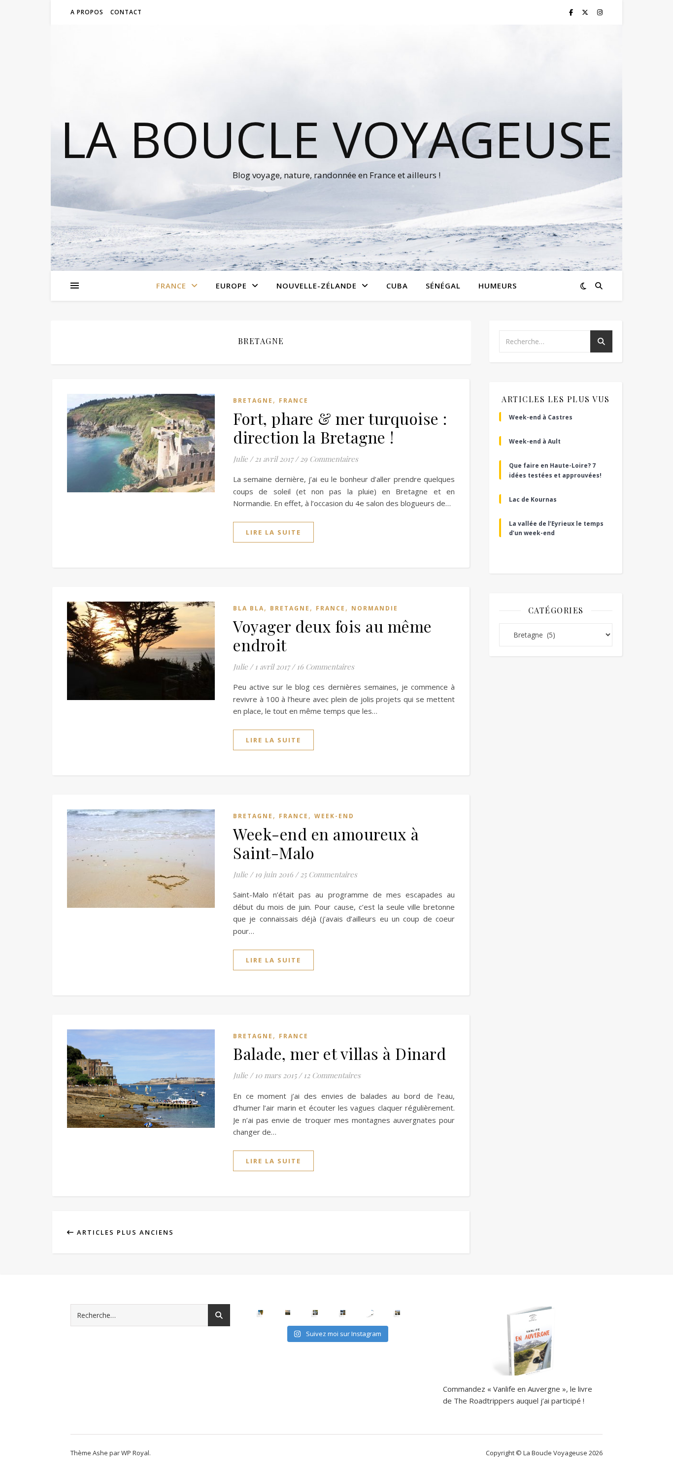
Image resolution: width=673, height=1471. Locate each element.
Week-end (334, 816)
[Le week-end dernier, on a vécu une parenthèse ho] (260, 1312)
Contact (126, 12)
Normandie (374, 608)
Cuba (397, 285)
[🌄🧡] (287, 1312)
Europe (231, 285)
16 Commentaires (325, 667)
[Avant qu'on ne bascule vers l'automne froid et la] (342, 1312)
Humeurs (497, 285)
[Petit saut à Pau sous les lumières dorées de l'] (315, 1312)
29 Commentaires (329, 459)
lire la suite (273, 532)
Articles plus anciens (124, 1232)
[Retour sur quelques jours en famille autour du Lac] (397, 1312)
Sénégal (443, 285)
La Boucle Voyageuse (336, 138)
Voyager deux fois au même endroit (332, 635)
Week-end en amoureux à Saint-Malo (326, 843)
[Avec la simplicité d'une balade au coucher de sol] (370, 1312)
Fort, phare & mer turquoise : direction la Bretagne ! (340, 428)
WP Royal (135, 1452)
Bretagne (253, 400)
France (171, 285)
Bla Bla (248, 608)
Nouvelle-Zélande (316, 285)
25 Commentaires (328, 874)
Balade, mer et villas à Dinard (339, 1053)
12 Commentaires (332, 1075)
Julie (240, 459)
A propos (86, 12)
